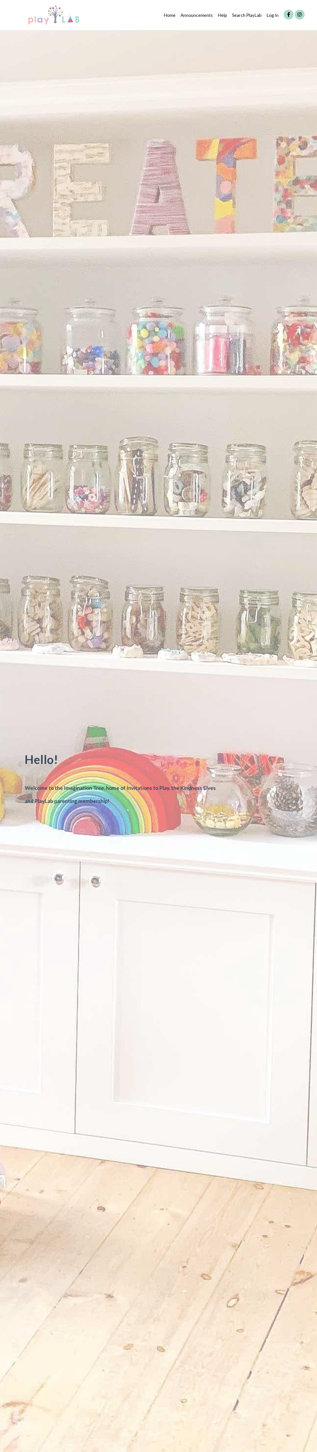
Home (170, 15)
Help (222, 15)
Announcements (197, 15)
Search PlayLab (247, 15)
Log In (272, 15)
